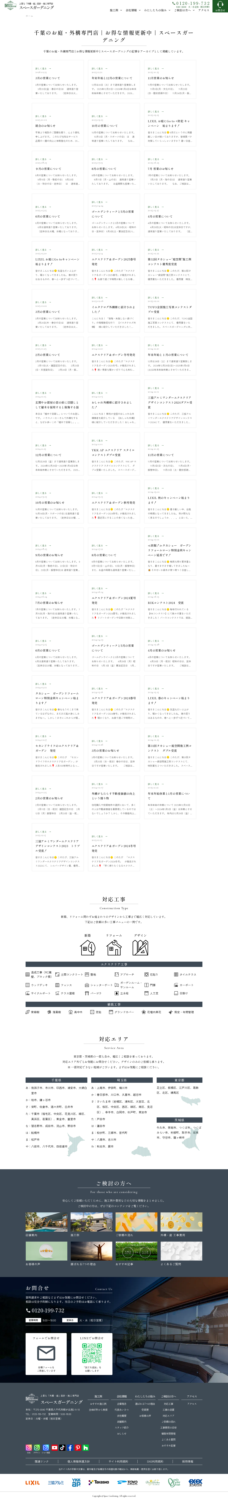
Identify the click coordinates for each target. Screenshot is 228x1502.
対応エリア (168, 1416)
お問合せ (220, 10)
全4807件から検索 (98, 1409)
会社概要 (121, 1416)
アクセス (203, 10)
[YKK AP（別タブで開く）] (76, 1482)
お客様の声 (145, 1416)
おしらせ (121, 1433)
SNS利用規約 (155, 1461)
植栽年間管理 (168, 1433)
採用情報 (187, 1461)
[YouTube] (54, 1448)
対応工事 (168, 1404)
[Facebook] (70, 1448)
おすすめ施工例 (98, 1404)
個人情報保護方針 (78, 1461)
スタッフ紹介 (122, 1427)
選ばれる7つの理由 (145, 1404)
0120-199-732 (191, 3)
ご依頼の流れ (168, 1421)
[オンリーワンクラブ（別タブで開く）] (174, 1482)
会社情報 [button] (131, 10)
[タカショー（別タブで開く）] (99, 1482)
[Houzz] (86, 1448)
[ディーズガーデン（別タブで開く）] (153, 1482)
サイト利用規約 (118, 1461)
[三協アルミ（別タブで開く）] (56, 1482)
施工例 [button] (114, 10)
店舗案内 (121, 1421)
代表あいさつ (122, 1409)
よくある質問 (168, 1439)
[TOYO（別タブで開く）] (127, 1482)
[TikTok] (62, 1448)
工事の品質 (168, 1409)
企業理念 (121, 1404)
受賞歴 (144, 1409)
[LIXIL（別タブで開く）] (33, 1482)
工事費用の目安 (168, 1427)
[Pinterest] (78, 1448)
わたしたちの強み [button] (155, 10)
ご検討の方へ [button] (182, 10)
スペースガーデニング (36, 7)
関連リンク (42, 1461)
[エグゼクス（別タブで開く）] (195, 1482)
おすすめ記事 (168, 1445)
